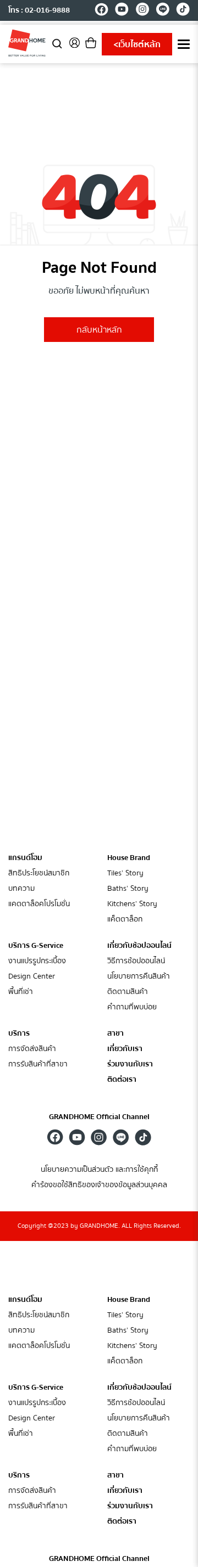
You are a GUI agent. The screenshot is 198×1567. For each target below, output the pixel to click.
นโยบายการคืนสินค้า (138, 976)
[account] (74, 46)
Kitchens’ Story (132, 904)
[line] (162, 11)
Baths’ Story (127, 889)
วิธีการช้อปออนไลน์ (136, 961)
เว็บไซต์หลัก (137, 44)
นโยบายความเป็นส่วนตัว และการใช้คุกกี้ (99, 1170)
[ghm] (27, 43)
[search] (57, 43)
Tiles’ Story (125, 873)
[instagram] (142, 11)
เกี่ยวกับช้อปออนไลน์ (139, 945)
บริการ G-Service (35, 945)
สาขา (115, 1034)
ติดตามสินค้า (127, 992)
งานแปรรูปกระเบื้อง (37, 961)
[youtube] (122, 11)
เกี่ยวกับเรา (124, 1049)
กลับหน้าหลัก (99, 330)
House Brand (128, 857)
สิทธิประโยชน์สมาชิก (38, 873)
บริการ (19, 1033)
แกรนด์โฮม (25, 857)
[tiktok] (183, 11)
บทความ (21, 889)
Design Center (31, 976)
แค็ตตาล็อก (124, 919)
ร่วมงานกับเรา (130, 1064)
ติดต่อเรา (121, 1080)
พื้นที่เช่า (20, 992)
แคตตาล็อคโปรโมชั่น (39, 904)
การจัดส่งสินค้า (32, 1049)
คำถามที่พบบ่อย (132, 1007)
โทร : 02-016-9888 (39, 10)
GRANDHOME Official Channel (99, 1116)
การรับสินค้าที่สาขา (38, 1064)
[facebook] (101, 11)
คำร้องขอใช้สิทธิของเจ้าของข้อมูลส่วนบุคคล (99, 1185)
